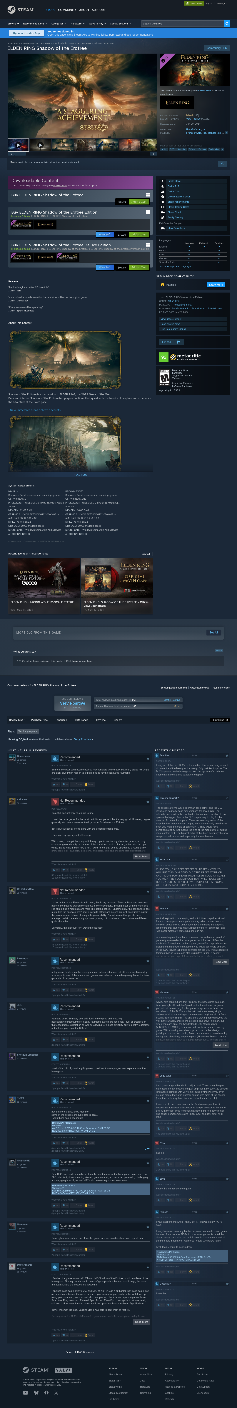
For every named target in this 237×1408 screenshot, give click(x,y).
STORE (51, 10)
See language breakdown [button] (174, 687)
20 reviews (22, 965)
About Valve (146, 1374)
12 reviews (22, 1102)
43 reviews (22, 1167)
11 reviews (22, 1272)
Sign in (13, 162)
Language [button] (61, 719)
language (221, 3)
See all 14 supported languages (175, 266)
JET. (19, 1005)
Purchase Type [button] (39, 719)
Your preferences (221, 687)
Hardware (145, 1386)
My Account (203, 1393)
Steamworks (115, 1386)
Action (164, 149)
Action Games (27, 43)
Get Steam (202, 1374)
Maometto (22, 1224)
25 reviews (22, 893)
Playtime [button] (101, 719)
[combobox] (182, 23)
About (84, 10)
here (75, 661)
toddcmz (22, 799)
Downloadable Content (64, 43)
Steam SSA (115, 1380)
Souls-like (181, 149)
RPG (172, 149)
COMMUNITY (67, 10)
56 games (21, 1268)
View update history (171, 319)
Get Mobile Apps (205, 1380)
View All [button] (146, 554)
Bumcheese (23, 756)
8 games (21, 1228)
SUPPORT (99, 10)
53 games (21, 760)
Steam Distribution (118, 1393)
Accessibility (172, 1380)
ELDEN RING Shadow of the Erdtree (67, 215)
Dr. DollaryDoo (25, 889)
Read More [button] (141, 856)
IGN (19, 290)
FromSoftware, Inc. (196, 129)
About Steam (116, 1374)
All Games (12, 43)
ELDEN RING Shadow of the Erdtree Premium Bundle (119, 248)
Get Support (203, 1386)
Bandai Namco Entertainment (207, 308)
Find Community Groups (173, 329)
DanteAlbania (24, 1264)
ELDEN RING (43, 43)
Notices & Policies (175, 1386)
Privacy (169, 1374)
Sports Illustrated (25, 310)
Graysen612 (23, 1160)
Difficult (192, 149)
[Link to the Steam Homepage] (20, 12)
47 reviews (22, 1058)
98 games (21, 962)
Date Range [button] (81, 719)
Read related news (170, 324)
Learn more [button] (216, 284)
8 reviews (21, 1009)
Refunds (169, 1399)
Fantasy (202, 149)
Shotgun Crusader (27, 1054)
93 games (21, 1164)
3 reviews (21, 763)
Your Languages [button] (26, 731)
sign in (209, 3)
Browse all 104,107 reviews (80, 1352)
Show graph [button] (218, 720)
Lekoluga (22, 958)
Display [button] (118, 719)
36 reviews (22, 803)
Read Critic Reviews (187, 359)
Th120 (20, 1098)
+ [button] (222, 149)
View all (219, 650)
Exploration (214, 149)
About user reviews (199, 687)
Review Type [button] (16, 719)
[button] (13, 23)
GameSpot (22, 300)
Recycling (145, 1393)
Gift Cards (114, 1399)
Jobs (142, 1380)
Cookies (169, 1393)
